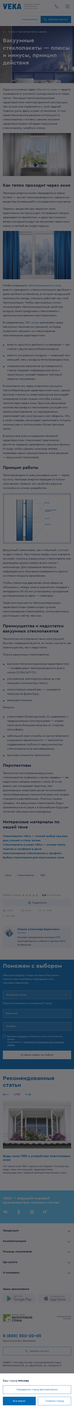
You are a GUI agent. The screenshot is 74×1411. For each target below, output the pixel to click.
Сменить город (54, 1401)
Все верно (19, 1401)
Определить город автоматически (37, 1389)
